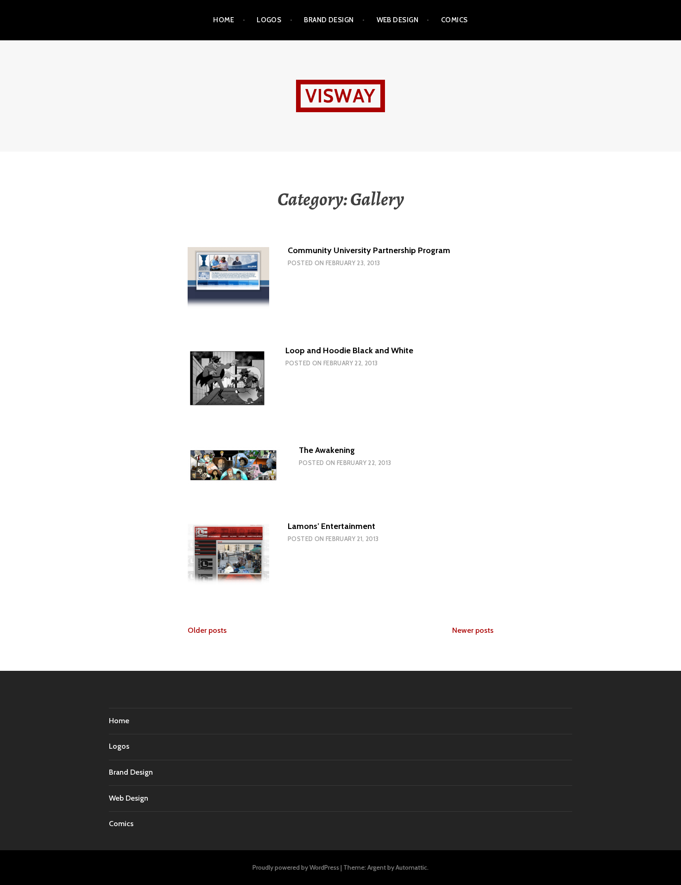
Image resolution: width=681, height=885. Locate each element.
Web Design (398, 20)
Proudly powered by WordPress (295, 867)
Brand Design (328, 20)
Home (223, 20)
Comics (454, 20)
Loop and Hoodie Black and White (349, 350)
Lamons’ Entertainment (331, 526)
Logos (269, 20)
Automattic (411, 867)
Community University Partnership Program (369, 250)
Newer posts (472, 630)
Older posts (207, 630)
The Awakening (327, 450)
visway (340, 95)
